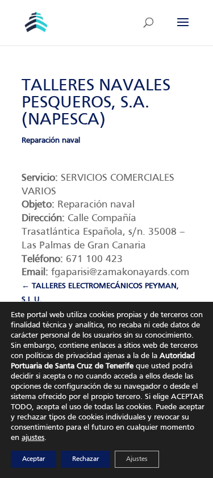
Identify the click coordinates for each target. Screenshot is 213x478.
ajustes (33, 438)
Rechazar (85, 459)
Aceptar (33, 459)
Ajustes (137, 459)
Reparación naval (51, 140)
